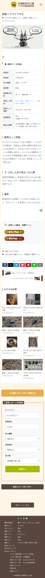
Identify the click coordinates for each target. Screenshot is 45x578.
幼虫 (19, 531)
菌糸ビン (7, 542)
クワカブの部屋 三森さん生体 (27, 542)
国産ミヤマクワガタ (11, 251)
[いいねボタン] (41, 210)
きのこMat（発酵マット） (13, 18)
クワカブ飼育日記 (16, 557)
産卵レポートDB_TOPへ (22, 487)
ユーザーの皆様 (28, 554)
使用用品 (8, 444)
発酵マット (8, 525)
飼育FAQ (13, 568)
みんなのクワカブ (29, 560)
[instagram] (24, 518)
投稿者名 (8, 421)
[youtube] (27, 518)
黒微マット (8, 537)
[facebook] (18, 518)
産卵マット (8, 540)
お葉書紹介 (27, 557)
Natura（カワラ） (10, 551)
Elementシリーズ (10, 548)
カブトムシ (21, 534)
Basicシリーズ (9, 545)
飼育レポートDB (15, 560)
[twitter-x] (21, 518)
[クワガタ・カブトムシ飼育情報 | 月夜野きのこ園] (22, 4)
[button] (5, 265)
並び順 (7, 455)
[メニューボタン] (41, 4)
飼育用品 (10, 523)
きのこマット (8, 528)
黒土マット (8, 534)
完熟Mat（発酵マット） (30, 18)
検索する (22, 469)
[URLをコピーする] (40, 265)
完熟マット (8, 531)
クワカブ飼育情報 (16, 554)
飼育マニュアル (15, 565)
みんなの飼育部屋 (29, 562)
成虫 (19, 528)
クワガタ (21, 525)
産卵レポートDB (15, 562)
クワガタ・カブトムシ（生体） (30, 523)
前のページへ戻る (22, 505)
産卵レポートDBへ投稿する (24, 393)
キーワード (9, 410)
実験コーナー (14, 571)
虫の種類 (8, 433)
